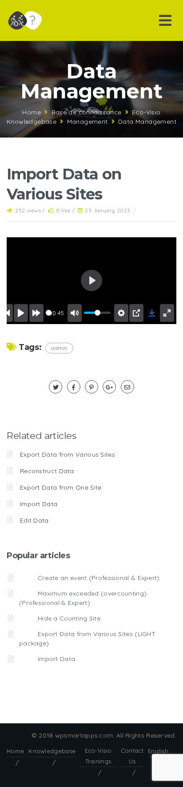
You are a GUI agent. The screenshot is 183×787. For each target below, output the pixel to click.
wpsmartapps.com (84, 735)
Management (87, 122)
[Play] (21, 313)
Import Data (38, 504)
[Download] (152, 313)
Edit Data (34, 520)
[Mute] (75, 313)
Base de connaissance (87, 112)
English (158, 751)
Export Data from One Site (61, 487)
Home (31, 112)
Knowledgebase (52, 751)
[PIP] (136, 313)
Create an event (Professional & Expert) (99, 578)
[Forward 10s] (36, 313)
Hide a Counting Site (69, 618)
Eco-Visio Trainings (98, 755)
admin (59, 348)
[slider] (49, 312)
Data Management (147, 122)
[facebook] (74, 387)
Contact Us (132, 755)
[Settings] (121, 313)
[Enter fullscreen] (167, 313)
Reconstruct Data (47, 471)
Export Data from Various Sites (67, 454)
